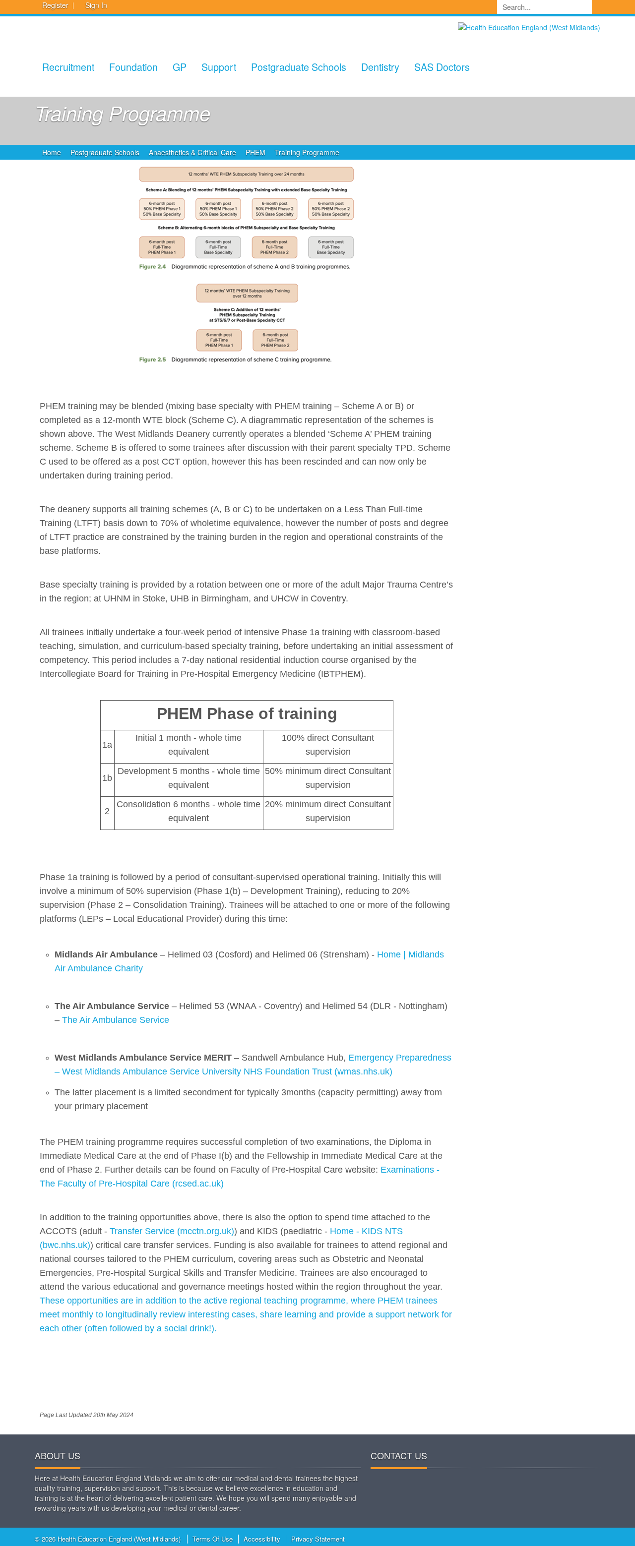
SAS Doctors (442, 66)
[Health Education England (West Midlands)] (529, 26)
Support (218, 66)
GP (180, 66)
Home (51, 152)
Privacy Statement (318, 1539)
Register (55, 5)
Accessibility (262, 1539)
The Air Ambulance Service (115, 1020)
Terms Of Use (212, 1539)
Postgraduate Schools (298, 66)
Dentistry (380, 66)
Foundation (133, 66)
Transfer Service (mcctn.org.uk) (172, 1231)
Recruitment (68, 66)
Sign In (96, 5)
